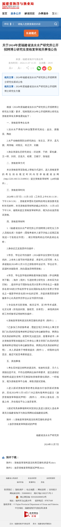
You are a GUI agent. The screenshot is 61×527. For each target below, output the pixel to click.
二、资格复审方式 (16, 163)
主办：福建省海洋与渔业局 (20, 524)
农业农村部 (32, 478)
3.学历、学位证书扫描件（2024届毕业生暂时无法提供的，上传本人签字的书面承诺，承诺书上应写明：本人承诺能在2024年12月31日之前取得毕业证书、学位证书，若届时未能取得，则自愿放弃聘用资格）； (30, 262)
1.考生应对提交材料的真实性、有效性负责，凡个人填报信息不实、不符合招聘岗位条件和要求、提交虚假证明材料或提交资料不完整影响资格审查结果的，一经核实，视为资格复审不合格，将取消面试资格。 (30, 375)
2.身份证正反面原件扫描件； (21, 248)
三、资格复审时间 (16, 190)
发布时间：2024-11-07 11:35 (22, 63)
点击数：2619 (45, 63)
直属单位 (32, 482)
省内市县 (20, 482)
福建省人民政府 (12, 478)
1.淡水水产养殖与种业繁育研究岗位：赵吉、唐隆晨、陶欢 (30, 131)
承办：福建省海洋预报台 (42, 524)
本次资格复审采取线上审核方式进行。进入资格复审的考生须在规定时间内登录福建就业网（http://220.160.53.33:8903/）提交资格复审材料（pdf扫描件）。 (30, 177)
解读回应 (30, 13)
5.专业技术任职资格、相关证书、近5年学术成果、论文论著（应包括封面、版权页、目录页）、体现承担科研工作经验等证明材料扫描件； (30, 309)
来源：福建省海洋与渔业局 (29, 59)
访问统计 (53, 490)
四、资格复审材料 (16, 221)
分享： (33, 68)
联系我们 (8, 490)
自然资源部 (51, 478)
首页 (4, 13)
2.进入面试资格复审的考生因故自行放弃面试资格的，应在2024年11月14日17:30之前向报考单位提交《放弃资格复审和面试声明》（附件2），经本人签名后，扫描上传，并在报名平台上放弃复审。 (30, 395)
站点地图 (30, 490)
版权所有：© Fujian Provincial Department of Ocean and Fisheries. (31, 504)
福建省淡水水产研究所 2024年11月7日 (31, 438)
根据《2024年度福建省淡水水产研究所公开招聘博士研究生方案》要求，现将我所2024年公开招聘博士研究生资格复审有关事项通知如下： (30, 111)
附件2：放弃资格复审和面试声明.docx (25, 468)
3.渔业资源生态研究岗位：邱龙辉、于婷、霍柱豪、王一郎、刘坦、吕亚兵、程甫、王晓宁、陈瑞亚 (30, 154)
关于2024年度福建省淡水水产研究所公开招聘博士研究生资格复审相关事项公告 (30, 47)
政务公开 (16, 13)
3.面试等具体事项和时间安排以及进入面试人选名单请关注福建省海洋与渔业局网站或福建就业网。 (30, 410)
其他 (42, 482)
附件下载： (12, 457)
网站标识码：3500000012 (21, 493)
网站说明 (42, 490)
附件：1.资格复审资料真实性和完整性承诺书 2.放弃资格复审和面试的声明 (26, 421)
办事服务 (43, 13)
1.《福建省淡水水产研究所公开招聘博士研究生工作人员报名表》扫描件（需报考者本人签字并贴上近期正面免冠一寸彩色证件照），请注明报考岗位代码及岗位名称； (30, 235)
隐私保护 (19, 490)
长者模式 (31, 33)
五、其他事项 (13, 361)
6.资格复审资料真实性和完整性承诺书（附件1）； (32, 320)
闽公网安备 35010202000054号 (33, 497)
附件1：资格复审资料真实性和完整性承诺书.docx (31, 462)
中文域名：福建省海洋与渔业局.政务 (31, 508)
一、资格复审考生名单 (18, 123)
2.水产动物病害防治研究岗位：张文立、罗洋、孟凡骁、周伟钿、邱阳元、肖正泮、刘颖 (30, 142)
